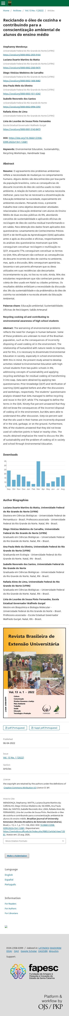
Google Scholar (29, 951)
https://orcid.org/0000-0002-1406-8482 (21, 80)
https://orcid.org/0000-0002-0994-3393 (21, 106)
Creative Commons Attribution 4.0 (20, 787)
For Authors (10, 908)
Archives (17, 10)
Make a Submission (17, 855)
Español (9, 879)
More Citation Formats (16, 841)
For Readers (10, 903)
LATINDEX (44, 947)
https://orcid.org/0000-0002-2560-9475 (21, 67)
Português (10, 884)
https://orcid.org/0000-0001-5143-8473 (21, 129)
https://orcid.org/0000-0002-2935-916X (22, 54)
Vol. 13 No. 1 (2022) (34, 10)
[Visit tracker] (6, 927)
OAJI (16, 951)
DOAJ (9, 951)
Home (6, 10)
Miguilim (54, 951)
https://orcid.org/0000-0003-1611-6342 (21, 93)
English (9, 874)
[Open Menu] (3, 3)
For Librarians (11, 913)
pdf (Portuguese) (16, 727)
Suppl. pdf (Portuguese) (45, 727)
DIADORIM (55, 947)
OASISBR (43, 951)
